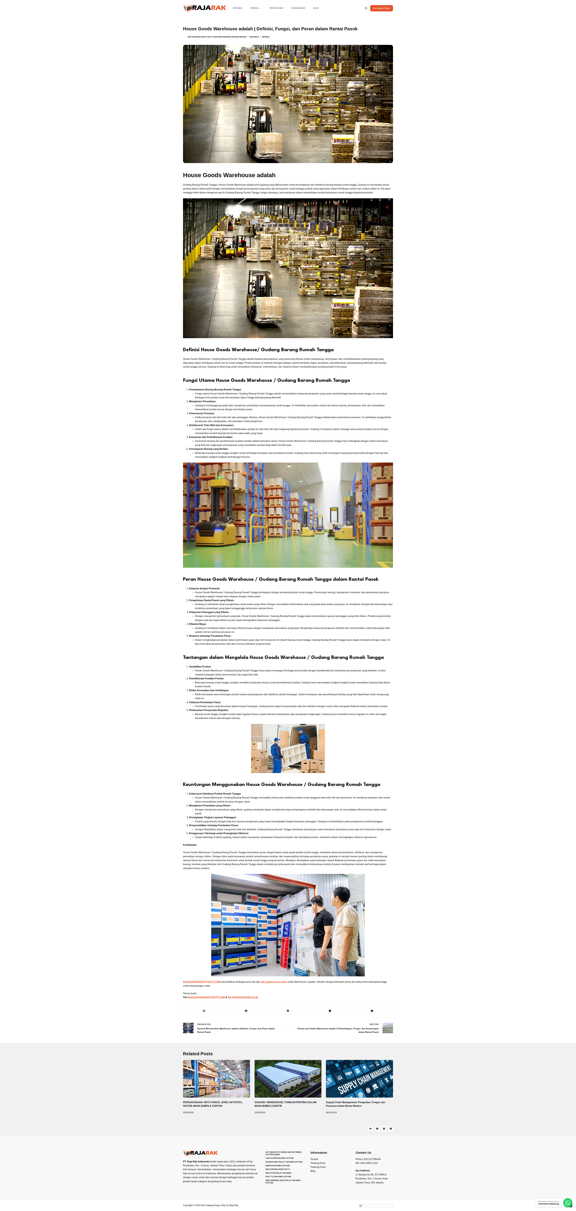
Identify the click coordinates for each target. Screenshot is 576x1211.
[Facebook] (246, 1011)
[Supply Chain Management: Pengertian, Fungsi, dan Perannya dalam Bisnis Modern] (359, 1079)
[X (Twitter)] (377, 1128)
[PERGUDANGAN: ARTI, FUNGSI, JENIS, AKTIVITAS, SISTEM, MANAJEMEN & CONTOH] (216, 1079)
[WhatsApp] (330, 1011)
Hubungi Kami (298, 8)
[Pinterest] (288, 1011)
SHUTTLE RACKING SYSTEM (278, 1176)
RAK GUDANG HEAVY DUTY (278, 1169)
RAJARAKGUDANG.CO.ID (243, 997)
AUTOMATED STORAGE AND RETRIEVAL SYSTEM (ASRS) (284, 1153)
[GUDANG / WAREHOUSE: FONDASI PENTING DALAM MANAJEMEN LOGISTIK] (288, 1079)
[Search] (366, 8)
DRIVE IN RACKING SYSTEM (278, 1165)
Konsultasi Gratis (381, 8)
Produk (254, 8)
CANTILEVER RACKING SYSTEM (280, 1158)
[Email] (372, 1011)
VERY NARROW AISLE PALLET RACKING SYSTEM (283, 1181)
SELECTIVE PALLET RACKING (278, 1173)
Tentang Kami (276, 8)
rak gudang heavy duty (274, 982)
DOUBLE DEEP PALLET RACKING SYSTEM (284, 1162)
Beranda (237, 8)
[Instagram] (384, 1128)
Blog (315, 8)
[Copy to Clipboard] (204, 1011)
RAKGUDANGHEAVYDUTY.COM (206, 997)
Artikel (266, 37)
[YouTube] (390, 1128)
